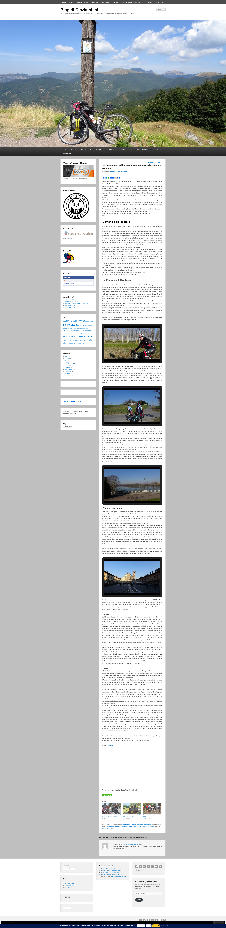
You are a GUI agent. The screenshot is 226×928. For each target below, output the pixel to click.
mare (85, 330)
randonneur (136, 826)
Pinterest (152, 866)
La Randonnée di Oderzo (71, 307)
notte (64, 333)
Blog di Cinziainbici (79, 10)
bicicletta (111, 826)
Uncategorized (68, 375)
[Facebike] (66, 283)
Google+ (144, 866)
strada (89, 340)
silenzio (81, 340)
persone (115, 2)
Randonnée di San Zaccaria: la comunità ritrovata (77, 303)
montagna (89, 330)
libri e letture (68, 360)
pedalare (73, 333)
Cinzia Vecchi (68, 280)
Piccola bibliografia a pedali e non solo (132, 2)
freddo (78, 330)
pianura (124, 826)
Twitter (140, 866)
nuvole (67, 333)
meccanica (67, 362)
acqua (64, 321)
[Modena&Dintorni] (69, 263)
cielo (64, 328)
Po (87, 333)
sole (84, 340)
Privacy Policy (159, 2)
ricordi (71, 340)
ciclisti (91, 325)
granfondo (67, 358)
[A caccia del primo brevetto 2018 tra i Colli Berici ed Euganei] (111, 808)
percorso (110, 745)
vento (73, 343)
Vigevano (142, 826)
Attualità (67, 356)
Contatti (149, 2)
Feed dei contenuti (69, 883)
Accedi (66, 881)
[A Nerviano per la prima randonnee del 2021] (152, 808)
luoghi (82, 330)
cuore (71, 328)
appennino (80, 321)
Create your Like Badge (89, 286)
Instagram (160, 866)
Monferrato (118, 826)
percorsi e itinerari (82, 2)
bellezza (91, 321)
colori (67, 328)
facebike (71, 330)
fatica (75, 330)
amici (107, 826)
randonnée (66, 340)
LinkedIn (148, 866)
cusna (75, 328)
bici (65, 324)
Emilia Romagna (84, 328)
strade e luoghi (105, 2)
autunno (87, 321)
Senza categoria (69, 369)
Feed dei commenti (69, 885)
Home (64, 2)
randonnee (94, 2)
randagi (66, 336)
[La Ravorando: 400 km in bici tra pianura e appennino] (132, 808)
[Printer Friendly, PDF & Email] (107, 795)
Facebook (136, 866)
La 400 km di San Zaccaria (71, 301)
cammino (80, 325)
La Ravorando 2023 (69, 300)
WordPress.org (68, 887)
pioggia (83, 333)
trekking (67, 373)
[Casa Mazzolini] (78, 236)
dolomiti (79, 328)
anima (73, 321)
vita (82, 343)
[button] (128, 356)
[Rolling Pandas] (76, 218)
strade (66, 343)
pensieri (79, 333)
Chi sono (71, 2)
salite (77, 340)
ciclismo (86, 325)
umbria (70, 343)
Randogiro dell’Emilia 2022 (71, 305)
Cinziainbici (124, 171)
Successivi (159, 162)
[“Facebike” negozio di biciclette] (78, 176)
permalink (105, 828)
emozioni (65, 330)
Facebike (72, 283)
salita (74, 340)
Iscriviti (139, 899)
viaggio (78, 343)
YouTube (156, 866)
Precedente (150, 162)
